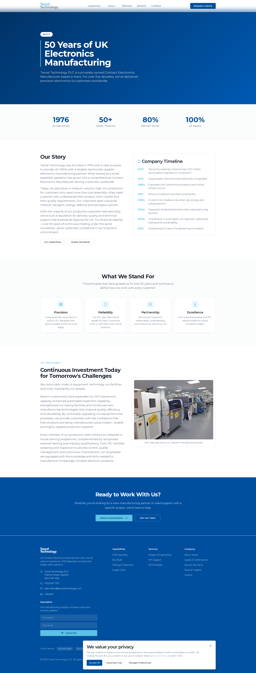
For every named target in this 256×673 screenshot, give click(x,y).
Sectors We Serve (193, 565)
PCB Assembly (120, 555)
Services (127, 5)
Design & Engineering (159, 555)
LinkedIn (48, 594)
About (111, 6)
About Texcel (191, 555)
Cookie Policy (161, 655)
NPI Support (154, 560)
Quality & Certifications (196, 560)
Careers (188, 575)
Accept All (94, 662)
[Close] (210, 645)
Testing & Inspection (122, 565)
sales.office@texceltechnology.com (62, 588)
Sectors (141, 5)
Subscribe (71, 633)
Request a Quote (203, 6)
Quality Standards (80, 242)
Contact (156, 5)
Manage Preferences (140, 662)
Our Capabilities (52, 242)
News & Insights (192, 570)
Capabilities (94, 6)
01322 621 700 (51, 583)
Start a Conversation (111, 518)
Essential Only (114, 662)
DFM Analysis (155, 565)
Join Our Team (148, 518)
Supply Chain (119, 570)
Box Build (117, 560)
